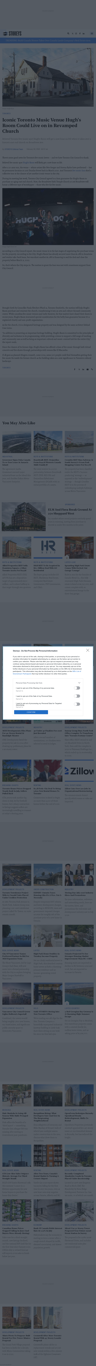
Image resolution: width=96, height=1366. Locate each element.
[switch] (77, 688)
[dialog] (48, 683)
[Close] (88, 651)
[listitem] (48, 683)
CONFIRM (31, 712)
